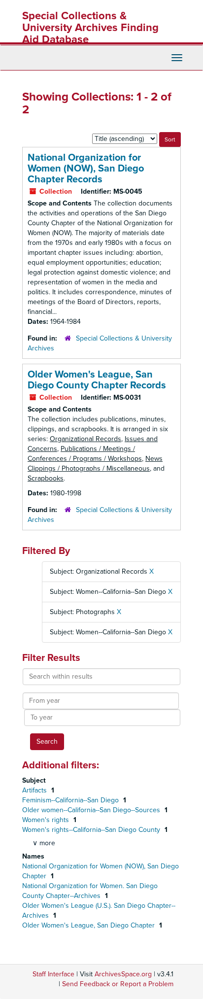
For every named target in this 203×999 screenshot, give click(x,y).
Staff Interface (53, 974)
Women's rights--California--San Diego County (92, 830)
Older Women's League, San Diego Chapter (89, 925)
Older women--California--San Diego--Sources (92, 810)
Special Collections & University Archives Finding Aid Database (90, 27)
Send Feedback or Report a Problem (117, 984)
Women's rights (46, 820)
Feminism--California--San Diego (71, 800)
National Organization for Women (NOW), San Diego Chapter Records (86, 168)
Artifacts (35, 790)
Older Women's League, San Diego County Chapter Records (97, 380)
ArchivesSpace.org (123, 974)
